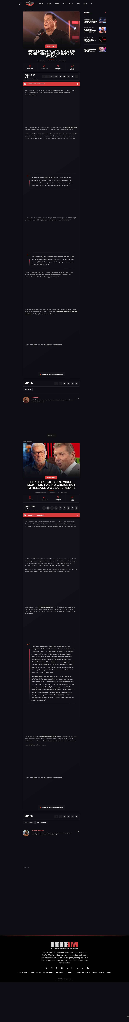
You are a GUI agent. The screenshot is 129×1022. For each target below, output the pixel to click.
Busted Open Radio (71, 127)
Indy (85, 4)
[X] (48, 76)
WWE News (51, 46)
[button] (91, 3)
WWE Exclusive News (89, 27)
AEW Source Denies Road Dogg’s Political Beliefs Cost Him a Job (90, 50)
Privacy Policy (98, 972)
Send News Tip (23, 972)
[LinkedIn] (56, 76)
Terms (109, 972)
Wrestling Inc (33, 745)
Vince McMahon (41, 822)
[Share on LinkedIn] (64, 383)
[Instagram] (68, 76)
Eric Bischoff (29, 822)
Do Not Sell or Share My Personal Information (64, 981)
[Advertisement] (36, 204)
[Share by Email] (76, 383)
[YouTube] (64, 76)
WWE (49, 4)
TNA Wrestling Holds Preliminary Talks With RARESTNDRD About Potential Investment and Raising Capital (90, 40)
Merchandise (48, 972)
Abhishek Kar (41, 60)
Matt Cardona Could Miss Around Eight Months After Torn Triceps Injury (90, 31)
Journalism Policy (82, 972)
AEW (57, 4)
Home (41, 4)
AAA (71, 4)
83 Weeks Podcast (44, 607)
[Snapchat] (72, 76)
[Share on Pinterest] (68, 383)
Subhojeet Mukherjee (41, 492)
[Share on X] (60, 383)
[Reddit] (76, 76)
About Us (59, 972)
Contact (69, 972)
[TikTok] (83, 968)
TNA (64, 4)
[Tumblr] (67, 968)
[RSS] (88, 968)
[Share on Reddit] (72, 383)
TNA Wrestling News (89, 37)
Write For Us (36, 972)
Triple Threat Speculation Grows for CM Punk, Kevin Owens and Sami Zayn (90, 21)
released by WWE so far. (49, 736)
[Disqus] (51, 892)
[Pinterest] (60, 76)
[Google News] (52, 76)
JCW (78, 4)
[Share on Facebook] (56, 383)
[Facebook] (44, 76)
